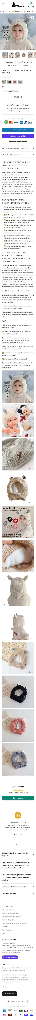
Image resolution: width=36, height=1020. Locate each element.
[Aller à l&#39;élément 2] (11, 55)
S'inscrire (9, 993)
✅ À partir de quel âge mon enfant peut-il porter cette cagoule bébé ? (17, 326)
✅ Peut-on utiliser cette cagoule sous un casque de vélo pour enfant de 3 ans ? (17, 348)
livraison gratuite (18, 822)
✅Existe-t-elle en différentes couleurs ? (14, 359)
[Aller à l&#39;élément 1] (5, 55)
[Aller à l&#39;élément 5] (30, 55)
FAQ (3, 933)
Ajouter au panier (18, 130)
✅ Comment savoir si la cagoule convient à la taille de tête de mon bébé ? (18, 354)
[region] (18, 821)
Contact (4, 927)
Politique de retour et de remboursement (14, 923)
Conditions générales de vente (11, 917)
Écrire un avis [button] (18, 798)
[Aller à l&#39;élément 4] (24, 55)
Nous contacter (9, 939)
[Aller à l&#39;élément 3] (17, 55)
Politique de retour (14, 154)
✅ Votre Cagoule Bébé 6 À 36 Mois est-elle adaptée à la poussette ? (16, 333)
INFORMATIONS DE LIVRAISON (16, 148)
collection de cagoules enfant (22, 306)
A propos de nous (7, 930)
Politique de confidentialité (10, 913)
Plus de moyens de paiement (18, 141)
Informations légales (8, 910)
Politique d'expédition (8, 920)
